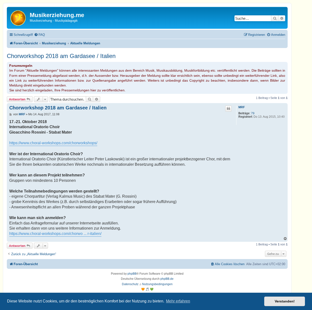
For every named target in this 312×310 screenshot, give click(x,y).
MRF (241, 107)
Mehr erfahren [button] (178, 301)
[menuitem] (39, 34)
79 (252, 113)
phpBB (131, 273)
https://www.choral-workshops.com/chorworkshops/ (53, 143)
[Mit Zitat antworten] (228, 108)
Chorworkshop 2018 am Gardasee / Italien (61, 56)
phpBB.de (167, 279)
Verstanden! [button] (285, 301)
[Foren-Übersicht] (19, 17)
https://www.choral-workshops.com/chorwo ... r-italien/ (55, 234)
